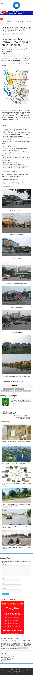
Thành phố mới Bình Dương (11, 117)
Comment (4, 564)
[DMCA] (23, 648)
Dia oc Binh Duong (5, 660)
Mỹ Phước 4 (18, 390)
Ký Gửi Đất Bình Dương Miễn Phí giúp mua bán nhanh (16, 463)
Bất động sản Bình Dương (7, 656)
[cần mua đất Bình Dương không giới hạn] (12, 617)
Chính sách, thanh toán (16, 673)
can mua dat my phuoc (12, 648)
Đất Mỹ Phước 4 (18, 642)
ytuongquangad (6, 32)
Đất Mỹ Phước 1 (19, 388)
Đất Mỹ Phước (17, 33)
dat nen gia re (20, 646)
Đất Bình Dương (11, 21)
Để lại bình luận (6, 34)
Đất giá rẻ (12, 33)
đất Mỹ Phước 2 (11, 645)
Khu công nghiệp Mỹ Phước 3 (8, 658)
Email (3, 583)
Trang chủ (3, 21)
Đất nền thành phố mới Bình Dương (15, 644)
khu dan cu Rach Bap (6, 640)
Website (4, 588)
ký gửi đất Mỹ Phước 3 (6, 662)
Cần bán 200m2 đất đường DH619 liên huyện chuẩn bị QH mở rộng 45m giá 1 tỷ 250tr (16, 505)
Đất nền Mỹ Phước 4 (6, 659)
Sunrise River (27, 390)
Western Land (10, 112)
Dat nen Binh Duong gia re (21, 643)
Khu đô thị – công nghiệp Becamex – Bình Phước (9, 412)
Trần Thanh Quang (11, 669)
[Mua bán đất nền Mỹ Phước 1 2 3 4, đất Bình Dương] (16, 5)
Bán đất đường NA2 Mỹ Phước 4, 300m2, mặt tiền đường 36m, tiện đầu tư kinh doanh (22, 416)
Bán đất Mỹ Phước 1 (8, 388)
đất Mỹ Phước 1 (19, 645)
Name (3, 578)
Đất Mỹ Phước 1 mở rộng (8, 390)
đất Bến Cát (3, 645)
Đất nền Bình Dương (24, 33)
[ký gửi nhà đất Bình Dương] (16, 12)
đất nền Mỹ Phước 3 (10, 643)
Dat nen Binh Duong (12, 646)
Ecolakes (10, 114)
